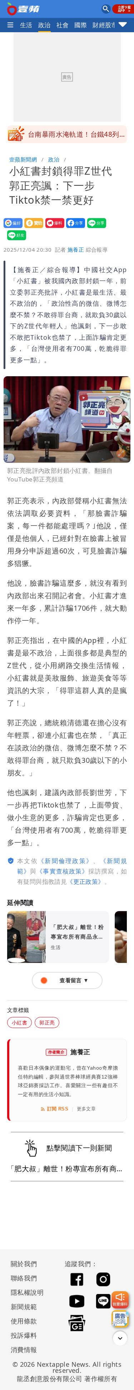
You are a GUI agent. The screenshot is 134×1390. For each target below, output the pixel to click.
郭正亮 (47, 1022)
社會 (62, 25)
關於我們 (24, 1263)
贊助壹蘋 (31, 228)
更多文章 (86, 1108)
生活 (26, 25)
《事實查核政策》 (62, 871)
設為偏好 (11, 228)
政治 (44, 25)
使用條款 (24, 1321)
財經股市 (105, 25)
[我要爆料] (120, 1299)
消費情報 (24, 1349)
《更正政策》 (85, 881)
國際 (80, 25)
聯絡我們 (24, 1278)
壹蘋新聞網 (23, 159)
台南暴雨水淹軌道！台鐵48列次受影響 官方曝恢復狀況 (77, 136)
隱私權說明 (25, 1292)
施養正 (76, 249)
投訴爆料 (24, 1335)
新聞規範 (24, 1306)
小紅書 (19, 1022)
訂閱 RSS (57, 1108)
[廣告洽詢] (120, 1318)
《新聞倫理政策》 (65, 861)
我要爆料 (52, 228)
